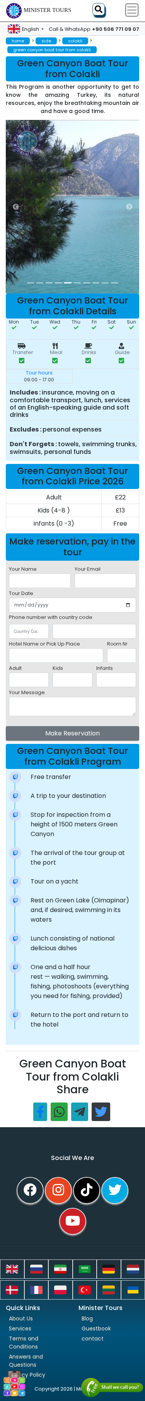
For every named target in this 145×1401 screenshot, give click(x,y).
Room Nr (117, 644)
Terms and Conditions (23, 1342)
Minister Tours (47, 10)
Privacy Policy (27, 1375)
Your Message (27, 692)
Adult (15, 668)
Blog (87, 1318)
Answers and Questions (26, 1361)
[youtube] (72, 1221)
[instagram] (58, 1190)
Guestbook (96, 1328)
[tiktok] (86, 1190)
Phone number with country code (50, 617)
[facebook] (30, 1190)
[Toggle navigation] (132, 10)
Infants (104, 668)
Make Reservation (72, 733)
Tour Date (21, 593)
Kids (58, 668)
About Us (21, 1318)
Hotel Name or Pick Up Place (44, 643)
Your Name (23, 569)
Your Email (88, 569)
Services (20, 1328)
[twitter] (114, 1190)
